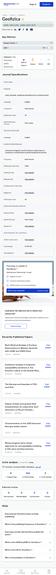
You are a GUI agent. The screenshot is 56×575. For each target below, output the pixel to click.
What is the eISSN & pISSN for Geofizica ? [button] (23, 542)
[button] (16, 43)
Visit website (29, 173)
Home (5, 15)
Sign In (33, 4)
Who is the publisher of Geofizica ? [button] (20, 558)
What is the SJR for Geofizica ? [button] (18, 550)
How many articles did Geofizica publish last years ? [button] (24, 533)
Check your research (28, 291)
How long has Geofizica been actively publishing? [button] (21, 515)
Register (46, 4)
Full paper (48, 346)
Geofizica (21, 15)
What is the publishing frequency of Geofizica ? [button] (26, 524)
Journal (12, 15)
